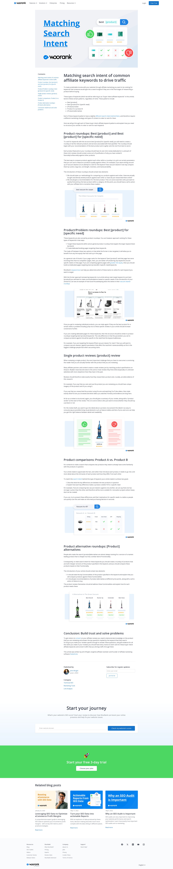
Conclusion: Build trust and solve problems (47, 108)
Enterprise (53, 3)
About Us (65, 847)
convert (78, 638)
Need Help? (84, 847)
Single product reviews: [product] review (47, 94)
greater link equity (116, 263)
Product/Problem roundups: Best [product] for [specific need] (47, 90)
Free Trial (154, 3)
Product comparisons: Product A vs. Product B (48, 99)
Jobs (64, 849)
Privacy (65, 852)
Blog (28, 847)
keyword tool (76, 270)
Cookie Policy (66, 855)
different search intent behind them (108, 116)
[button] (33, 3)
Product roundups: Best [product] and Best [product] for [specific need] (47, 84)
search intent (77, 479)
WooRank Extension (50, 858)
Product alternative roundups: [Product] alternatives (46, 104)
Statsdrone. (74, 654)
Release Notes (31, 858)
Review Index (48, 855)
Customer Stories (32, 855)
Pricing (62, 3)
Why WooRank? (49, 847)
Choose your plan (86, 768)
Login (144, 3)
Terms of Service (67, 858)
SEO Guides (30, 849)
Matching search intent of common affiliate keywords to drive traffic (48, 78)
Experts (47, 852)
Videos (28, 852)
